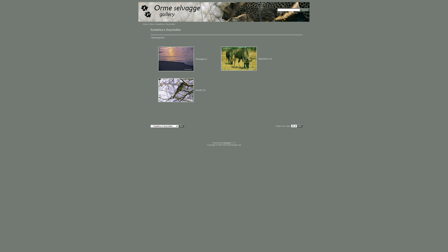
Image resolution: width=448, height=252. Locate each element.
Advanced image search (287, 13)
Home (145, 24)
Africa (151, 24)
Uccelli (199, 90)
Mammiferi (263, 59)
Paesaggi (200, 59)
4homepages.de (234, 145)
